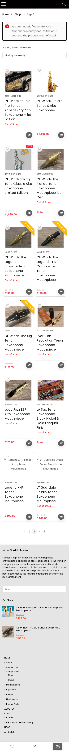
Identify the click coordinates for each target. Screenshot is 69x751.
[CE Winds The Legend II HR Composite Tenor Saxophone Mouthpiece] (51, 237)
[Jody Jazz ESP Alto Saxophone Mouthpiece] (18, 390)
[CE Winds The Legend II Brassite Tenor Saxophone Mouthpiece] (18, 237)
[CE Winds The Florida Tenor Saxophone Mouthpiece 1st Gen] (51, 159)
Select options (61, 292)
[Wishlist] (11, 747)
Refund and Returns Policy (19, 722)
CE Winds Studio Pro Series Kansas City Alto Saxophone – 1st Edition (17, 110)
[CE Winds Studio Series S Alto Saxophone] (51, 81)
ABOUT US (9, 708)
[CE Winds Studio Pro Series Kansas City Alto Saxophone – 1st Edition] (18, 81)
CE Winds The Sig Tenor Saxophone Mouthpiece (18, 343)
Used (11, 679)
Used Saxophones (12, 96)
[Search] (64, 4)
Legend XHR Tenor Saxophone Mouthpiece (14, 494)
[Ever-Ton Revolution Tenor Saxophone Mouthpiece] (51, 316)
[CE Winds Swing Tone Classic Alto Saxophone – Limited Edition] (18, 159)
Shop (18, 14)
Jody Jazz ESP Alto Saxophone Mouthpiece (17, 414)
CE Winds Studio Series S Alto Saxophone (50, 105)
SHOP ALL (9, 662)
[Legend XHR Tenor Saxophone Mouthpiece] (18, 468)
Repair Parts (12, 704)
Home (5, 14)
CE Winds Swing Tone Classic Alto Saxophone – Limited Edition (18, 186)
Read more (29, 135)
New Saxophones (45, 96)
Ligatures (11, 689)
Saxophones (12, 671)
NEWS (7, 727)
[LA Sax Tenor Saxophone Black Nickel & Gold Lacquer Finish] (51, 390)
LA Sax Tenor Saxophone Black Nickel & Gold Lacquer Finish (48, 418)
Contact (10, 717)
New (10, 675)
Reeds (9, 694)
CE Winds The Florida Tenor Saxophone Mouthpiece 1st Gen (49, 188)
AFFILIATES (9, 731)
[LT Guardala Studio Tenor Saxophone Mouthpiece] (51, 468)
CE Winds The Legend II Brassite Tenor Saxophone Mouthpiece (16, 266)
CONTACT (9, 713)
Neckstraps (12, 699)
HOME (7, 657)
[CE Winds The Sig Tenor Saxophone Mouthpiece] (18, 316)
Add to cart (61, 135)
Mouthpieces (10, 252)
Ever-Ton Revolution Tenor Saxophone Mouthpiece (50, 343)
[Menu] (4, 4)
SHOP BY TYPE (11, 667)
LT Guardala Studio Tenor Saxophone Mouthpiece (47, 494)
